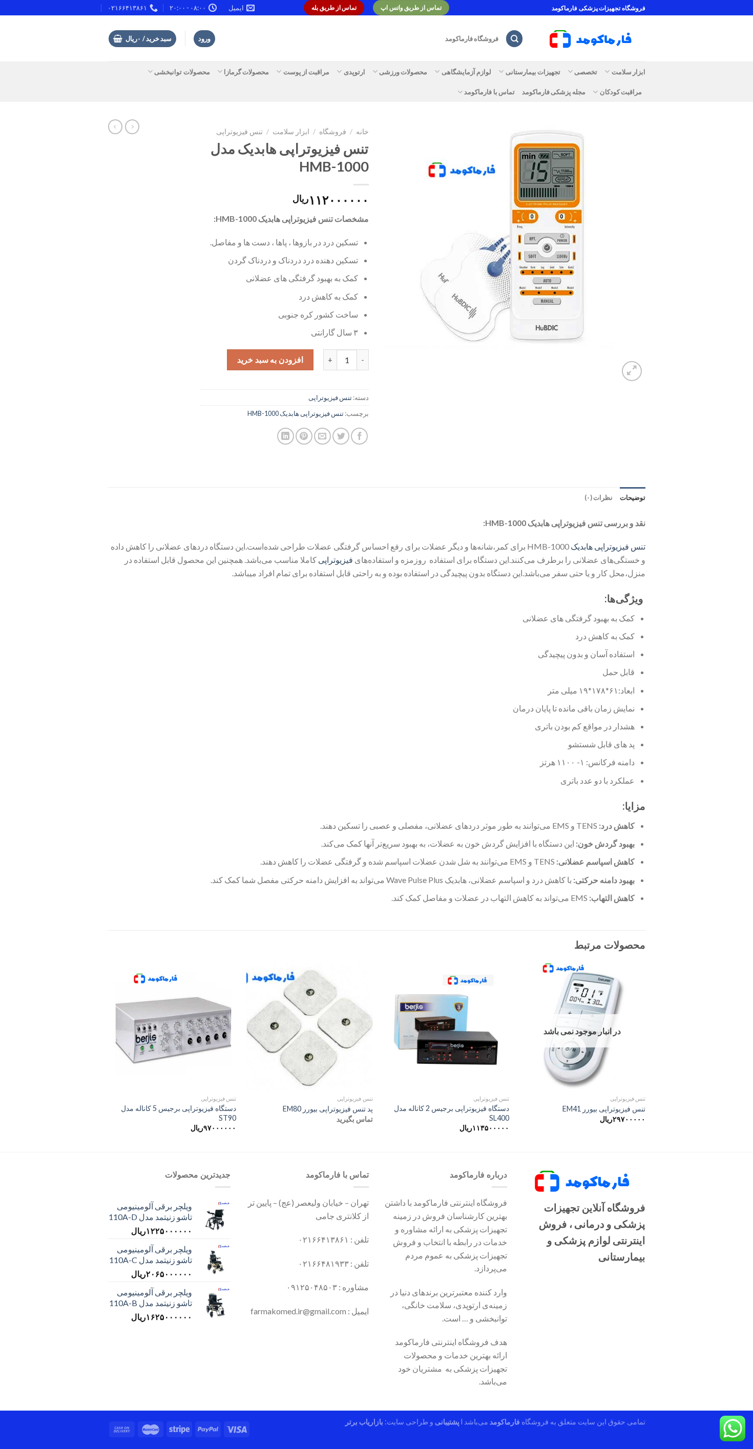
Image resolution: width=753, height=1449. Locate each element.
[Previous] (645, 1056)
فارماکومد (505, 1421)
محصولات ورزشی (403, 72)
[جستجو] (514, 38)
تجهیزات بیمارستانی (533, 72)
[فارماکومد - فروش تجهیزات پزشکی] (592, 39)
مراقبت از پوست (306, 72)
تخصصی (585, 72)
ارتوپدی (354, 72)
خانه (362, 132)
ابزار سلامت (628, 72)
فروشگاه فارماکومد (471, 38)
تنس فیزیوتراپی (239, 132)
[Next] (110, 1056)
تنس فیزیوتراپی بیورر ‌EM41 (603, 1108)
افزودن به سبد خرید (270, 359)
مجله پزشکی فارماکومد (554, 92)
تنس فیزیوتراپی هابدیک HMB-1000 (295, 413)
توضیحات (632, 497)
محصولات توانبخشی (182, 72)
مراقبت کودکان (621, 92)
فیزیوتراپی (335, 559)
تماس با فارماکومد (489, 92)
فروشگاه (332, 132)
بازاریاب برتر (364, 1421)
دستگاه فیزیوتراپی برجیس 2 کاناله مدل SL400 (451, 1113)
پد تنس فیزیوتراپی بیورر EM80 (328, 1108)
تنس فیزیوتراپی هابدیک (608, 546)
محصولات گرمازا (246, 72)
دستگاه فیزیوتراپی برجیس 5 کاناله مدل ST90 (178, 1113)
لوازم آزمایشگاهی (466, 72)
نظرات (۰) (598, 497)
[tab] (632, 497)
